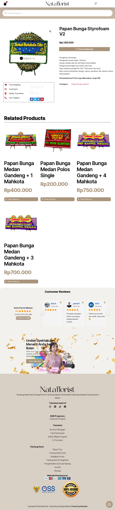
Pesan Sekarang (85, 49)
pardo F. (76, 303)
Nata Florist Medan (23, 308)
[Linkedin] (55, 407)
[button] (95, 3)
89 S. (97, 303)
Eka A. (54, 303)
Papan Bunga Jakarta (80, 84)
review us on (22, 318)
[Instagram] (50, 407)
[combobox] (57, 13)
